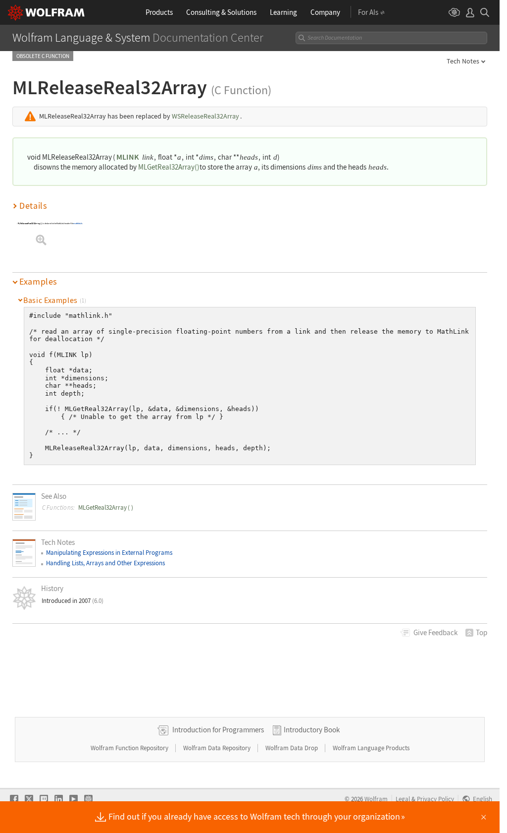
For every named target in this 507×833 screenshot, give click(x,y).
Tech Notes (463, 61)
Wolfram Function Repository (130, 748)
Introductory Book (312, 729)
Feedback (435, 632)
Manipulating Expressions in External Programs (109, 552)
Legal (403, 799)
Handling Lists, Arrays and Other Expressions (105, 563)
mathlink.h (78, 224)
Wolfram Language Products (371, 748)
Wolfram (376, 799)
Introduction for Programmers (218, 729)
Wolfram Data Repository (217, 748)
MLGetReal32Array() (169, 167)
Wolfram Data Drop (292, 748)
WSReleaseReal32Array (205, 116)
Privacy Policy (435, 799)
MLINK (127, 157)
